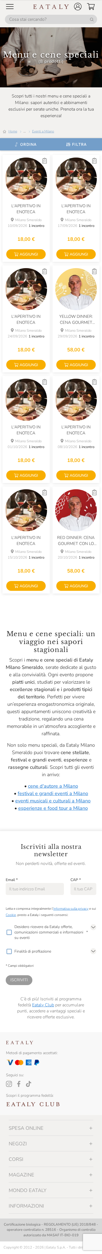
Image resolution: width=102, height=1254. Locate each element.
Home (12, 131)
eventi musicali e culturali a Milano (53, 801)
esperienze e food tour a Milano (53, 808)
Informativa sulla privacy (70, 908)
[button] (78, 6)
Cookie (11, 915)
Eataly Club (43, 1005)
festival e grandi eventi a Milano (53, 793)
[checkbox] (9, 932)
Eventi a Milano (43, 131)
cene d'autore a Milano (53, 786)
